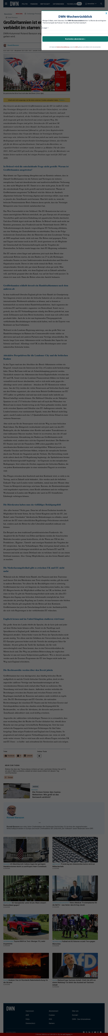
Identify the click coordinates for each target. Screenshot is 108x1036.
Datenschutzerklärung (62, 47)
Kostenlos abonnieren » (75, 39)
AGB (76, 47)
